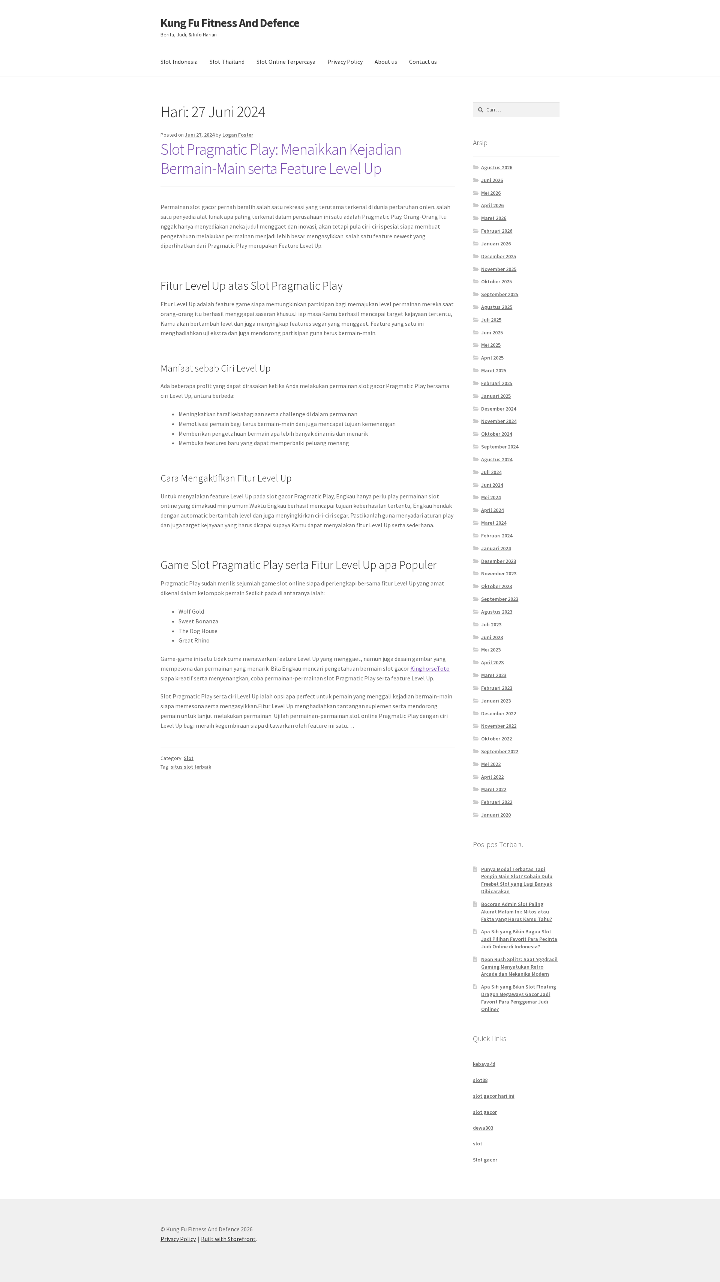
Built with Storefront (228, 1239)
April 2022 (492, 776)
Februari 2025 (496, 383)
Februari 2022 (496, 802)
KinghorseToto (430, 668)
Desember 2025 (498, 256)
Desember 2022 (498, 713)
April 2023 (492, 662)
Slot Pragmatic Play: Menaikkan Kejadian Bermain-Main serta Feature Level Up (280, 158)
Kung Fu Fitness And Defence (229, 22)
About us (386, 61)
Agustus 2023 (496, 611)
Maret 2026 (493, 218)
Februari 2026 (496, 230)
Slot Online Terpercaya (285, 61)
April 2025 (492, 357)
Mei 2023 (491, 649)
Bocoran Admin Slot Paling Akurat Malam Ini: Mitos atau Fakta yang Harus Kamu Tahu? (516, 911)
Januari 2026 (496, 243)
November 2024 (498, 421)
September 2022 (499, 751)
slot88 (480, 1080)
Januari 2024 (496, 548)
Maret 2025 (493, 370)
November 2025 (498, 269)
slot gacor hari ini (493, 1095)
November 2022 (498, 725)
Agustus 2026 (496, 167)
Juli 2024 (491, 472)
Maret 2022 (493, 789)
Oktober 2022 (496, 738)
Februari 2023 (496, 688)
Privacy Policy (345, 61)
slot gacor (485, 1112)
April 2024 (492, 510)
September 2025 (499, 294)
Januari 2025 (496, 396)
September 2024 (499, 446)
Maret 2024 (493, 522)
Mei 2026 (491, 193)
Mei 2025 (491, 345)
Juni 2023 (492, 637)
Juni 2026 (492, 180)
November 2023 (498, 573)
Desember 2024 (498, 408)
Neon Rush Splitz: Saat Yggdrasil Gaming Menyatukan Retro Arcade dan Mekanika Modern (519, 967)
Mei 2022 (491, 764)
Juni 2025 (492, 332)
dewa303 (483, 1127)
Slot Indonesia (179, 61)
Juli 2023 (491, 624)
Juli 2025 (491, 319)
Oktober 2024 (496, 433)
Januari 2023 (496, 700)
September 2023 (499, 599)
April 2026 (492, 205)
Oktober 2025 (496, 281)
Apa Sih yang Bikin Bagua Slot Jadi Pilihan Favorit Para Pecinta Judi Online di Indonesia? (519, 939)
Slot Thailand (227, 61)
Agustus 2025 (496, 307)
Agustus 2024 (496, 459)
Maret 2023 (493, 675)
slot (477, 1143)
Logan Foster (237, 134)
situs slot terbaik (191, 766)
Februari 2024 (496, 535)
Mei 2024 (491, 497)
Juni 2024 (492, 485)
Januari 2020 (496, 814)
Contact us (423, 61)
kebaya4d (484, 1064)
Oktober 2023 (496, 586)
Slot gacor (485, 1159)
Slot (189, 758)
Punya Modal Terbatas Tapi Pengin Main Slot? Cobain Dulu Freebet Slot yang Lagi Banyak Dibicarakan (516, 880)
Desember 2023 (498, 561)
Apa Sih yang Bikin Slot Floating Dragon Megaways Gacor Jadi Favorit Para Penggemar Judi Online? (518, 997)
